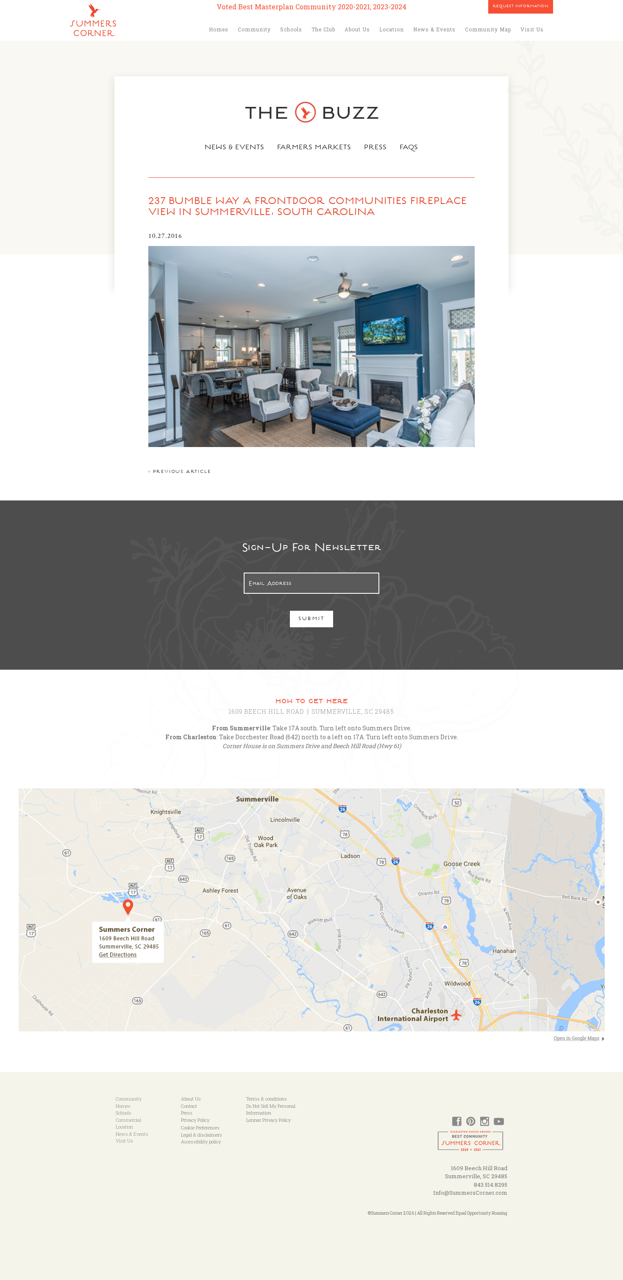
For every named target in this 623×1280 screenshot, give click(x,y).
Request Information (520, 7)
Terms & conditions (266, 1099)
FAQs (409, 148)
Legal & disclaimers (201, 1135)
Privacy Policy (195, 1120)
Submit (311, 619)
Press (375, 148)
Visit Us (532, 29)
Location (391, 29)
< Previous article (179, 472)
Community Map (488, 29)
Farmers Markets (314, 148)
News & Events (434, 29)
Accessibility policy (201, 1141)
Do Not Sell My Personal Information (270, 1109)
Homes (218, 29)
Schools (291, 29)
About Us (357, 29)
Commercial (128, 1120)
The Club (323, 29)
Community (254, 29)
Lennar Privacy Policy (268, 1120)
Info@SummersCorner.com (470, 1192)
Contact (189, 1106)
